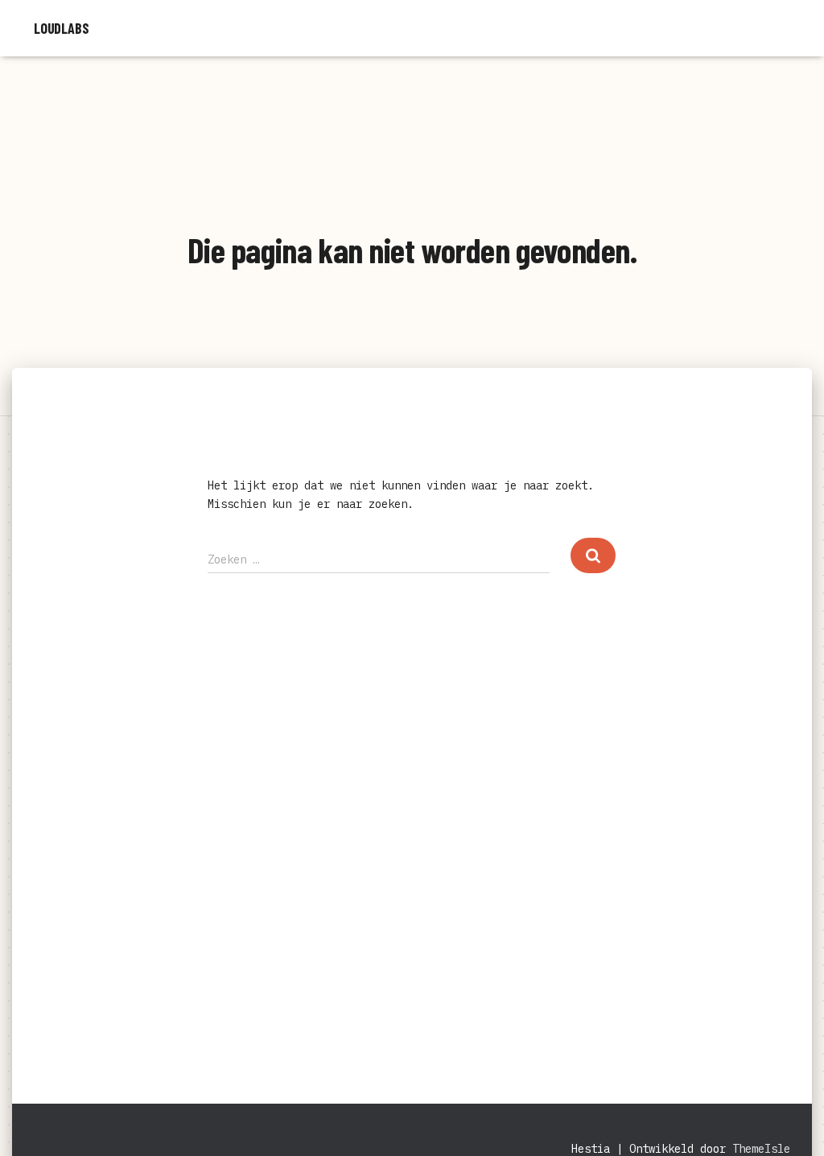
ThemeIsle (761, 1149)
